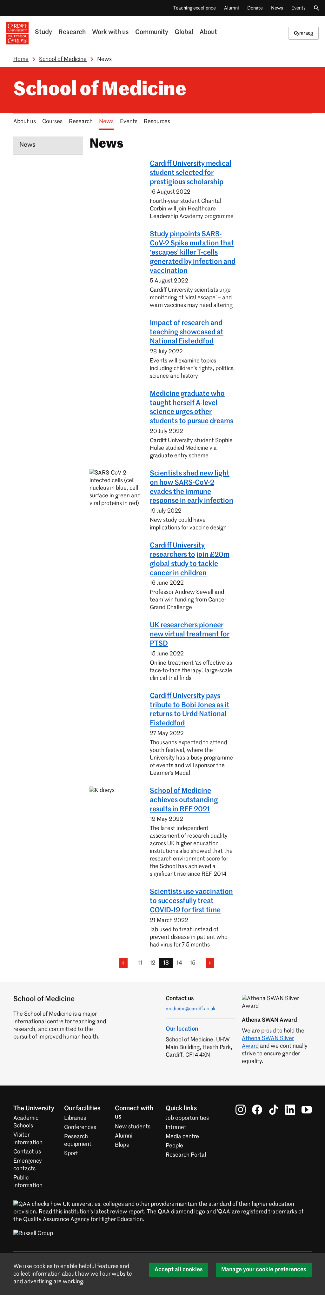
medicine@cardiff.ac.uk (191, 1008)
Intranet (176, 1127)
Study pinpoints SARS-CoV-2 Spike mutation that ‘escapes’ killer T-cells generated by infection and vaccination (192, 252)
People (174, 1146)
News (277, 8)
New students (132, 1127)
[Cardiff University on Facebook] (257, 1109)
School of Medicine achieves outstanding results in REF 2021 (184, 800)
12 (153, 963)
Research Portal (186, 1155)
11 (140, 963)
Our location (182, 1029)
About (208, 32)
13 (166, 963)
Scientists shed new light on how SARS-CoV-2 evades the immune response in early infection (191, 487)
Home (21, 59)
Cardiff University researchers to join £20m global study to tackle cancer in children (189, 559)
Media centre (182, 1136)
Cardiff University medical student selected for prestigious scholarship (190, 173)
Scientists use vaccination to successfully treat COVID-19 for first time (191, 901)
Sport (71, 1153)
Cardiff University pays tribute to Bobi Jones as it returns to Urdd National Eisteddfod (189, 710)
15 (193, 963)
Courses (52, 121)
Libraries (75, 1118)
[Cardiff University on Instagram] (240, 1109)
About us (24, 121)
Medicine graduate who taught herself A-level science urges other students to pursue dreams (191, 407)
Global (184, 32)
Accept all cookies (179, 1269)
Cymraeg (303, 33)
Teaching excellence (194, 8)
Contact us (27, 1152)
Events (298, 8)
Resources (157, 121)
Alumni (231, 8)
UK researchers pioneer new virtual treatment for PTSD (189, 634)
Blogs (122, 1145)
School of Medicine (63, 59)
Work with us (110, 32)
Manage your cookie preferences (263, 1269)
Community (151, 32)
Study (43, 32)
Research (72, 32)
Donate (255, 8)
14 (179, 963)
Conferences (80, 1127)
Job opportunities (187, 1118)
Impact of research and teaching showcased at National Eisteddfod (186, 332)
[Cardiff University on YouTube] (307, 1109)
